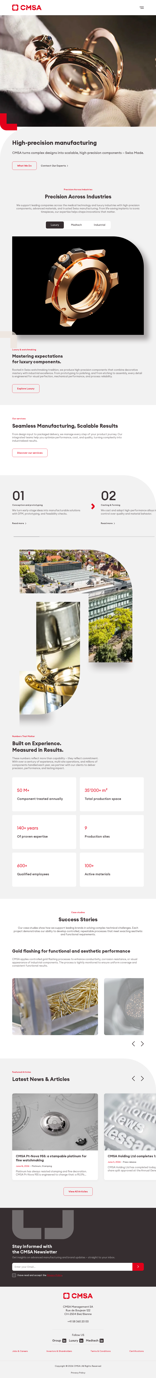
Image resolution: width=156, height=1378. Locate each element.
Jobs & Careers (20, 1351)
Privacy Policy (54, 1275)
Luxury (73, 1340)
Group (56, 1340)
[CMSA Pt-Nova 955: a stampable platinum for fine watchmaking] (55, 1136)
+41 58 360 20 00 (78, 1321)
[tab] (55, 225)
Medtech (92, 1340)
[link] (48, 506)
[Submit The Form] (138, 1267)
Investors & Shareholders (59, 1351)
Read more (18, 523)
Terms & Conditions (100, 1351)
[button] (133, 1043)
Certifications (136, 1351)
